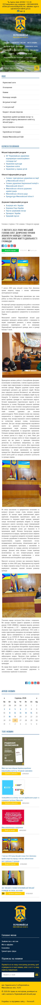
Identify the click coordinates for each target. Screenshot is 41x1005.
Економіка (19, 46)
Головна (6, 43)
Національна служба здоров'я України (15, 50)
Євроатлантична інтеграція (13, 127)
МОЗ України (34, 50)
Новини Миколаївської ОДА (13, 137)
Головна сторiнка (8, 224)
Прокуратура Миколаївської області (20, 196)
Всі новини (20, 224)
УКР (21, 11)
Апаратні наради (32, 224)
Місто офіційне (32, 43)
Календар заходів (9, 97)
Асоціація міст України (14, 205)
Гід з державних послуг (24, 54)
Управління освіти (13, 166)
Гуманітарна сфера (31, 46)
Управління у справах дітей (16, 169)
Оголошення (7, 87)
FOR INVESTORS (31, 61)
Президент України (13, 213)
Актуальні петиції (9, 102)
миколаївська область (20, 36)
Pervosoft (30, 1001)
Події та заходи (10, 830)
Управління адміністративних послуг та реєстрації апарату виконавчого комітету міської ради (19, 119)
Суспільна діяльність (11, 774)
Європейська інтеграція (12, 132)
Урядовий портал (12, 216)
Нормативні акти (9, 82)
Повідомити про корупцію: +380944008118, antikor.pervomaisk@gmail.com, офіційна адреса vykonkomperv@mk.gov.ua (20, 6)
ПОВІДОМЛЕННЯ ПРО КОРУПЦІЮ (13, 58)
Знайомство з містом (18, 43)
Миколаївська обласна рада (17, 194)
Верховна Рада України (15, 208)
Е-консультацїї (8, 107)
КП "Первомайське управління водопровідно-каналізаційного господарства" (17, 158)
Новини (5, 92)
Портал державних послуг (16, 211)
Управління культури (14, 164)
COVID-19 (11, 54)
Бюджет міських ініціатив (13, 112)
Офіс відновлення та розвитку (15, 61)
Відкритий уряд (9, 46)
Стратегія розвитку (31, 58)
